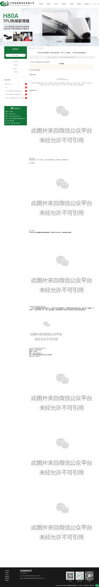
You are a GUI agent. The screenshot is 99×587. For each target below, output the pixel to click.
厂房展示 (72, 4)
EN (91, 4)
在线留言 (86, 4)
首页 (37, 48)
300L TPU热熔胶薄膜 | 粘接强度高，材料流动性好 (16, 91)
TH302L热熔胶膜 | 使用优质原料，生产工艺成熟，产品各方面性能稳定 (16, 94)
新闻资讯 (64, 4)
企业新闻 (15, 61)
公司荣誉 (15, 65)
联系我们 (79, 4)
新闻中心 (15, 68)
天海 (6, 87)
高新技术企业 (8, 84)
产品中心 (56, 4)
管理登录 (92, 585)
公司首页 (41, 4)
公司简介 (48, 4)
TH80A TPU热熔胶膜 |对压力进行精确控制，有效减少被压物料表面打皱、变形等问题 (16, 98)
